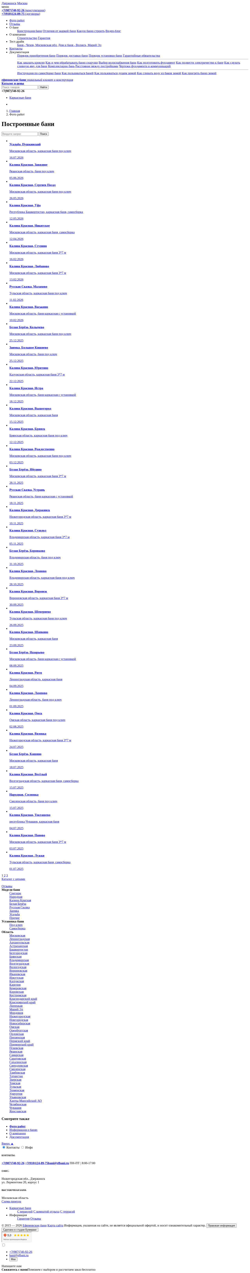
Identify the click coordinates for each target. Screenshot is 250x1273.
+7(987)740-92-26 (20, 1251)
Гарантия (44, 38)
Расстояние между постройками (96, 66)
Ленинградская (19, 939)
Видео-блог (113, 31)
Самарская (16, 1055)
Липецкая (15, 1005)
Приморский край (21, 1044)
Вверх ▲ (8, 1143)
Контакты (15, 48)
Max (13, 1259)
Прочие (14, 918)
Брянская (15, 956)
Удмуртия (15, 1093)
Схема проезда (11, 1201)
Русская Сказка (19, 907)
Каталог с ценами (13, 879)
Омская (14, 1027)
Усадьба (14, 914)
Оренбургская (18, 1030)
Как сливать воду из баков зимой (159, 73)
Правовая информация (221, 1225)
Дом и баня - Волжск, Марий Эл (79, 45)
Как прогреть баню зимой (199, 73)
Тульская (15, 1086)
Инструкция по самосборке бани (39, 73)
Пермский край (19, 1041)
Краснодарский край (23, 998)
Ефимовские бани (35, 1225)
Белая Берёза (17, 903)
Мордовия (16, 1012)
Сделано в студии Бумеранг (20, 1229)
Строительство (27, 38)
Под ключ (15, 925)
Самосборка (17, 928)
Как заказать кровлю (31, 62)
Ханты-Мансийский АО (25, 1100)
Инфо (29, 1147)
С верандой (25, 1211)
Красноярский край (22, 1002)
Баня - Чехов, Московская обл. (37, 45)
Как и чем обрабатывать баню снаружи (72, 62)
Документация (19, 1137)
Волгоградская (19, 963)
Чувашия (15, 1107)
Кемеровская (17, 988)
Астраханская (18, 946)
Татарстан (16, 1076)
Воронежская (18, 970)
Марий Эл (16, 1009)
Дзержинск (9, 3)
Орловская (16, 1034)
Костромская (17, 995)
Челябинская (17, 1104)
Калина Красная (20, 900)
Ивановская (17, 974)
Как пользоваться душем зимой (115, 73)
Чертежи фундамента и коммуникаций (145, 66)
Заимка (14, 910)
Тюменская (16, 1090)
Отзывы (14, 24)
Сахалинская (18, 1062)
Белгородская (18, 953)
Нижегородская (19, 1016)
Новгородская (18, 1020)
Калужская (16, 981)
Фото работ (17, 20)
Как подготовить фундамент (156, 62)
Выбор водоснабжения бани (117, 62)
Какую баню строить (91, 31)
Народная (15, 896)
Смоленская (17, 1069)
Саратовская (17, 1058)
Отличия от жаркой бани (59, 31)
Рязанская (15, 1051)
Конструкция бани (29, 31)
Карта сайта (55, 1225)
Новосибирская (19, 1023)
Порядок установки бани (105, 55)
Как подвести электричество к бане (199, 62)
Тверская (15, 1079)
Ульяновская (17, 1097)
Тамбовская (17, 1072)
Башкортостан (18, 949)
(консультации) (23, 10)
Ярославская (17, 1111)
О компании (17, 1133)
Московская (17, 935)
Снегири (15, 893)
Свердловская (18, 1065)
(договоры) (21, 13)
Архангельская (19, 942)
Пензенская (17, 1037)
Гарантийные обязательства (141, 55)
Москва (22, 3)
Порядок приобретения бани (36, 55)
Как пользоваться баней (78, 73)
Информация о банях (23, 1130)
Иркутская (16, 977)
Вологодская (17, 967)
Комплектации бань (61, 66)
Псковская (16, 1048)
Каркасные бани (20, 97)
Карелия (15, 984)
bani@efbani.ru (19, 1255)
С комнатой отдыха (46, 1211)
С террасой (67, 1211)
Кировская (16, 991)
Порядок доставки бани (72, 55)
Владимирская (19, 960)
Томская (14, 1083)
